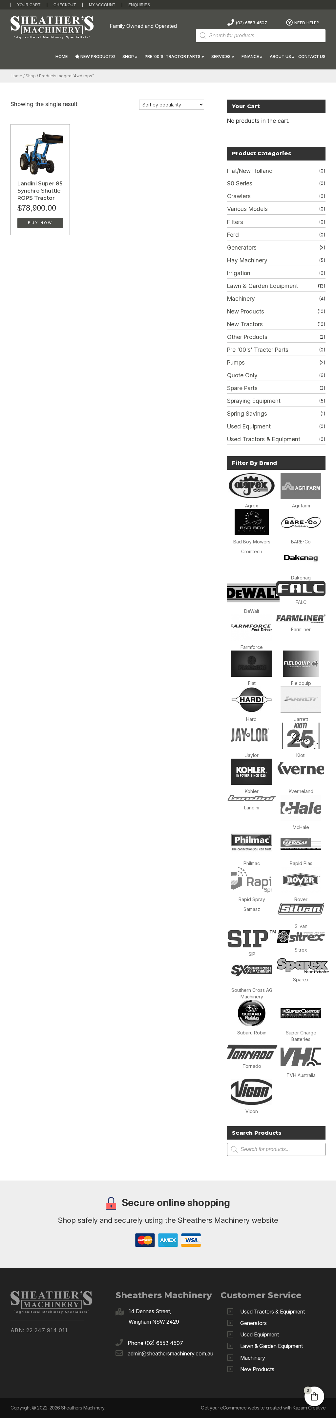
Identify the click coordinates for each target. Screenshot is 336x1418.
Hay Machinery (247, 260)
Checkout (64, 5)
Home (61, 56)
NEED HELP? (306, 22)
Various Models (247, 208)
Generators (242, 247)
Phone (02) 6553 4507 (155, 1343)
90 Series (239, 183)
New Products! (97, 56)
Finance (250, 56)
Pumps (236, 362)
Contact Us (312, 56)
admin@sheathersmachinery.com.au (170, 1353)
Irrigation (238, 273)
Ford (233, 234)
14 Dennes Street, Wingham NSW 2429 (154, 1316)
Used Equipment (249, 426)
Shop (128, 56)
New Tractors (245, 324)
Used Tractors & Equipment (263, 439)
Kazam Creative (309, 1407)
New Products (245, 311)
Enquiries (139, 5)
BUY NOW (40, 222)
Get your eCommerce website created (241, 1407)
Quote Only (242, 375)
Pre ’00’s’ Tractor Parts (172, 56)
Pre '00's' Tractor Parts (257, 349)
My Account (102, 5)
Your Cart (28, 5)
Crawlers (239, 196)
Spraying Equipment (254, 400)
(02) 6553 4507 (251, 22)
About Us (280, 56)
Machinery (241, 298)
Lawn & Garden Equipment (262, 285)
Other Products (247, 336)
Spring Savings (247, 413)
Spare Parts (242, 388)
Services (221, 56)
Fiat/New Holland (250, 170)
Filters (235, 221)
